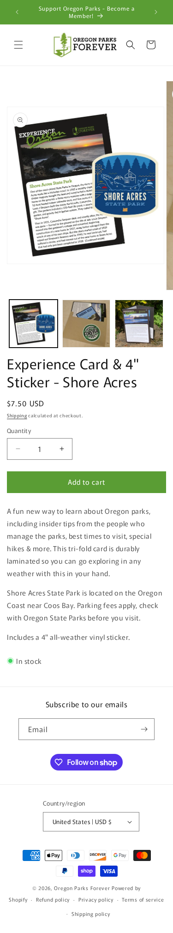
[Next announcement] (156, 12)
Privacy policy (95, 899)
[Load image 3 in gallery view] (139, 324)
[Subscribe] (144, 729)
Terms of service (143, 899)
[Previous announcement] (17, 12)
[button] (18, 45)
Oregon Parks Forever (83, 887)
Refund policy (53, 899)
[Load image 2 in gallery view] (86, 324)
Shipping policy (91, 913)
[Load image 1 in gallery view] (33, 324)
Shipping (17, 415)
